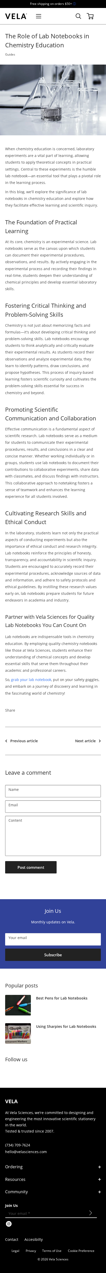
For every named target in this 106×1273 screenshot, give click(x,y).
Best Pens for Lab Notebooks (61, 998)
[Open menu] (38, 16)
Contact (11, 1239)
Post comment (30, 867)
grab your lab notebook (31, 679)
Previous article (24, 740)
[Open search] (78, 16)
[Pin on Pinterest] (33, 710)
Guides (10, 54)
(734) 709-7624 (17, 1145)
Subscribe (53, 954)
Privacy (31, 1251)
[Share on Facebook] (24, 710)
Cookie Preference (81, 1251)
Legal (15, 1251)
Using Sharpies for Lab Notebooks (66, 1026)
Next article (85, 740)
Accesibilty (33, 1239)
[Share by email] (53, 710)
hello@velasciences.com (26, 1151)
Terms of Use (51, 1251)
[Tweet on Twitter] (43, 710)
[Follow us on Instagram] (8, 1072)
